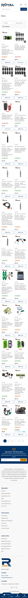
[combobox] (14, 9)
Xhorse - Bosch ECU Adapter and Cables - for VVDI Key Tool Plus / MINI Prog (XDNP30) (7, 388)
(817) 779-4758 (4, 575)
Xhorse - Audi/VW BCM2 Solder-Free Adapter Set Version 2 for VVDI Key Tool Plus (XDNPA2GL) (7, 290)
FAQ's (2, 498)
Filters (6, 23)
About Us (3, 491)
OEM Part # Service (5, 548)
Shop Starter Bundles (6, 543)
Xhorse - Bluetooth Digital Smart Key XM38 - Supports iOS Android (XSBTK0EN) (20, 287)
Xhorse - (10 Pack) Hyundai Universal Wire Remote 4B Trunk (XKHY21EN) (20, 47)
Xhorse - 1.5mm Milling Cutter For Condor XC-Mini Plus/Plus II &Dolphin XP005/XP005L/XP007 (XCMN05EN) (7, 152)
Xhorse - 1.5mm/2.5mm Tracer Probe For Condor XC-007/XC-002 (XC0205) (20, 150)
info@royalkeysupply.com (7, 577)
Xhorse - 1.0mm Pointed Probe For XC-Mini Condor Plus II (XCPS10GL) (20, 119)
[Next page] (23, 440)
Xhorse (3, 44)
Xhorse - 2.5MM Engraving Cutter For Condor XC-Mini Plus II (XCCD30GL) (7, 185)
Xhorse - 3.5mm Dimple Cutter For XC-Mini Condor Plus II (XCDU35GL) (20, 217)
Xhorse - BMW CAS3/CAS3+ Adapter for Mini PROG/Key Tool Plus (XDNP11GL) (7, 325)
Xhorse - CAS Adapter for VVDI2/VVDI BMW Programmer (6, 423)
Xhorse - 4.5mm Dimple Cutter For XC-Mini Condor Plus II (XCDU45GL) (7, 253)
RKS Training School (5, 501)
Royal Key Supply (15, 591)
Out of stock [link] (20, 62)
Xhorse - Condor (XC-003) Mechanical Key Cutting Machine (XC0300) (20, 423)
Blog (2, 551)
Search (24, 9)
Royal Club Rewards (5, 493)
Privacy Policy (4, 525)
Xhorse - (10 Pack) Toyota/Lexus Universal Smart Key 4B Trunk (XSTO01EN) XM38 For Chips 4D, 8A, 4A (7, 86)
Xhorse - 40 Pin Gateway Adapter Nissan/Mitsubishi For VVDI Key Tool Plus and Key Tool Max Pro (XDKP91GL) (20, 255)
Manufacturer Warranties (7, 520)
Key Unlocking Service (6, 546)
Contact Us (3, 523)
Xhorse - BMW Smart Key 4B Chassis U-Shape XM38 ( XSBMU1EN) (19, 356)
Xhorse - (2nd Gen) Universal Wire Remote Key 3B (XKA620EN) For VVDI (7, 117)
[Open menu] (25, 4)
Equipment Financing (6, 541)
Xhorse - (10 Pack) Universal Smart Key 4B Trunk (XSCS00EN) (20, 83)
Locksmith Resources (6, 503)
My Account (4, 538)
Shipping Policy (4, 518)
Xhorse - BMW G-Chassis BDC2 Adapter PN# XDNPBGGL (19, 324)
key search (3, 506)
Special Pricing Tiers (5, 496)
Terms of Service (5, 528)
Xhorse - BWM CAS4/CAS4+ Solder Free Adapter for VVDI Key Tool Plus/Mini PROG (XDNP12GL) (20, 390)
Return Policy (4, 515)
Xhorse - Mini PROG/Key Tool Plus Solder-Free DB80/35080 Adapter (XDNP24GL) (7, 52)
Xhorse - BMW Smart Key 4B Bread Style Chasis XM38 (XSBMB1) (7, 356)
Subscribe (23, 459)
